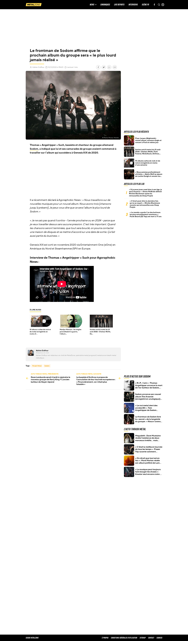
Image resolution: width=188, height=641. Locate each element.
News (92, 4)
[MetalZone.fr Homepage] (34, 4)
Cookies (159, 637)
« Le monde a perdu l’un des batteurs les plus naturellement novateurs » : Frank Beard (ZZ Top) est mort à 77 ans (145, 214)
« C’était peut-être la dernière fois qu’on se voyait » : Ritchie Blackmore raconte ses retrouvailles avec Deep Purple (145, 204)
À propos (105, 637)
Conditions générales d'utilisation (124, 637)
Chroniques (105, 4)
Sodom (34, 149)
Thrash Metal (36, 366)
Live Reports (119, 4)
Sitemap (143, 637)
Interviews (133, 4)
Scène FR (145, 4)
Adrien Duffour (38, 67)
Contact (151, 637)
